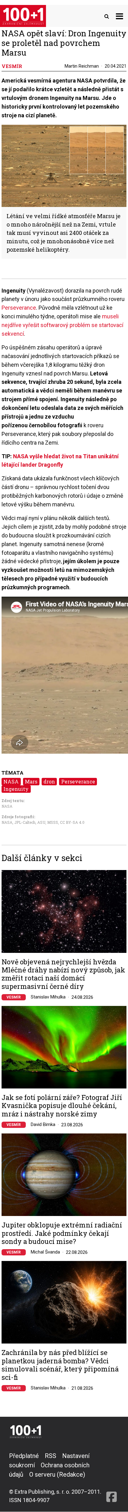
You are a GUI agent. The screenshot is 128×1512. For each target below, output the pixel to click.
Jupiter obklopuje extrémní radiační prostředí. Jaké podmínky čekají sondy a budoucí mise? (62, 1233)
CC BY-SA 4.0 (72, 822)
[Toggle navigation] (119, 16)
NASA (11, 781)
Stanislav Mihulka (48, 997)
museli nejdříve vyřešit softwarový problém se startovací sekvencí (62, 325)
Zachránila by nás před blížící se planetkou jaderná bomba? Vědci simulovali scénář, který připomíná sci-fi (60, 1364)
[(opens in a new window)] (111, 1477)
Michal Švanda (45, 1252)
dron (49, 781)
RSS (50, 1456)
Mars (31, 781)
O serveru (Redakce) (57, 1474)
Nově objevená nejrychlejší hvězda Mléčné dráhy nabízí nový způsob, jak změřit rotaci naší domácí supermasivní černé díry (63, 974)
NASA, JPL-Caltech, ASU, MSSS (30, 822)
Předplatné (24, 1456)
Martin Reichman (82, 66)
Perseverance (19, 307)
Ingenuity (16, 789)
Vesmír (14, 997)
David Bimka (43, 1124)
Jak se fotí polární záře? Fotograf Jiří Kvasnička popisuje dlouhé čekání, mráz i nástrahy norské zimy (62, 1105)
